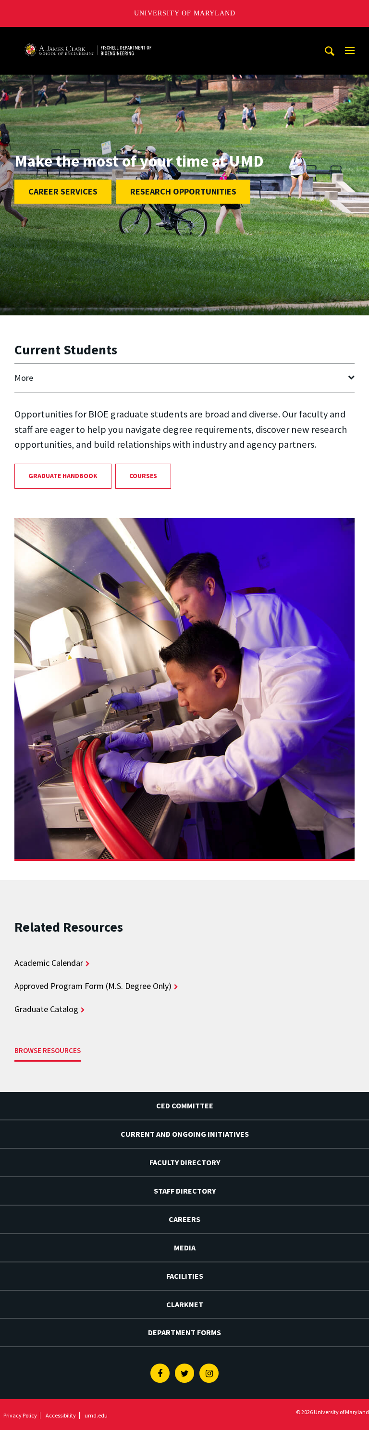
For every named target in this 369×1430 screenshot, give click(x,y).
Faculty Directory (184, 1162)
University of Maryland (184, 13)
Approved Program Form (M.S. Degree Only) (93, 985)
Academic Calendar (48, 962)
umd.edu (96, 1415)
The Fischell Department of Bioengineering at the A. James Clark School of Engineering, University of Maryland (88, 35)
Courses (143, 475)
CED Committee (184, 1105)
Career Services (63, 191)
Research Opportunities (183, 191)
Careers (184, 1219)
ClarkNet (184, 1304)
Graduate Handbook (63, 475)
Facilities (184, 1276)
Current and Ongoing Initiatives (185, 1134)
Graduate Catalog (46, 1008)
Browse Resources (47, 1050)
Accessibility (61, 1415)
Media (185, 1247)
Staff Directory (185, 1191)
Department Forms (184, 1332)
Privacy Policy (20, 1415)
